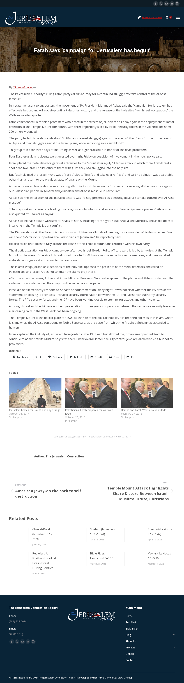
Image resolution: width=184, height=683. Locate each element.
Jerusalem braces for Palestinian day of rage (34, 410)
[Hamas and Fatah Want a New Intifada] (147, 393)
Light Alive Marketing (104, 677)
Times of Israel (23, 87)
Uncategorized (72, 436)
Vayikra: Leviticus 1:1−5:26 (159, 555)
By (99, 436)
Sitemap (128, 677)
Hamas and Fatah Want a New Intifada (143, 410)
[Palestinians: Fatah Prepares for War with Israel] (91, 393)
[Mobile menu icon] (178, 17)
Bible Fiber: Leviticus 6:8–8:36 (101, 555)
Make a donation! (152, 17)
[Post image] (19, 535)
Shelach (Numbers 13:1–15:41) (102, 531)
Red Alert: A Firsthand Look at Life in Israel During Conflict (44, 560)
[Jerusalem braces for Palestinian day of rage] (35, 393)
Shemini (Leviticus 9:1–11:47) (160, 531)
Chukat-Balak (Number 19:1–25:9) (42, 534)
